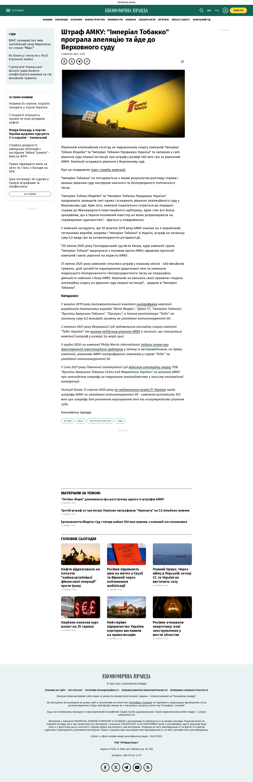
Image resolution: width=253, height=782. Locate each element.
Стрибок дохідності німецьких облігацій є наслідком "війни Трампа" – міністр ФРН (29, 150)
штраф (67, 421)
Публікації (61, 19)
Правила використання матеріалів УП (144, 690)
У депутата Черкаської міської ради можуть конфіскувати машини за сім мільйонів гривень (30, 72)
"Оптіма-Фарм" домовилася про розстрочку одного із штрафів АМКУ (112, 499)
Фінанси (130, 19)
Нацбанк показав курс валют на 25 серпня (80, 624)
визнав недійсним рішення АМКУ (115, 331)
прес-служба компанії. (108, 170)
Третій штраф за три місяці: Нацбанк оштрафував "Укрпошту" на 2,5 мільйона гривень (125, 510)
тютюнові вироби (100, 421)
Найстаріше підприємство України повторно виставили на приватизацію (125, 628)
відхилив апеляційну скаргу (150, 367)
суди (120, 421)
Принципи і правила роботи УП (189, 690)
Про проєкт (75, 690)
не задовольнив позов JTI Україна (140, 390)
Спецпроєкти (147, 19)
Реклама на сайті (55, 690)
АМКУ (80, 421)
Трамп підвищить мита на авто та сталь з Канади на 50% (28, 167)
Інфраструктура (95, 19)
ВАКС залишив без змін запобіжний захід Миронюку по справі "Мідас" (30, 44)
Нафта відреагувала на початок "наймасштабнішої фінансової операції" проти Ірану (80, 577)
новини (47, 19)
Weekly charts (181, 19)
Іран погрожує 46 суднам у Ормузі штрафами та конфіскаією (29, 182)
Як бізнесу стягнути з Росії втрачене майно (28, 57)
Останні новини (21, 97)
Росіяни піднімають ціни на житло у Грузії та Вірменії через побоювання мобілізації (125, 577)
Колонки (76, 19)
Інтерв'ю (163, 19)
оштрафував (146, 304)
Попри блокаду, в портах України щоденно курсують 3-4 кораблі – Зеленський (29, 133)
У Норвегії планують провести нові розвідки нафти (27, 118)
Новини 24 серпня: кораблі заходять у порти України (29, 105)
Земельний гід (201, 19)
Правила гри (115, 19)
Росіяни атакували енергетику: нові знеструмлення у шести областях (168, 628)
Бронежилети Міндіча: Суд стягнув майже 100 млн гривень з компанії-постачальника (124, 522)
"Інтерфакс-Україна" (140, 702)
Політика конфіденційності (102, 690)
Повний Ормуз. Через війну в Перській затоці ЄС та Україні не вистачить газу (172, 575)
